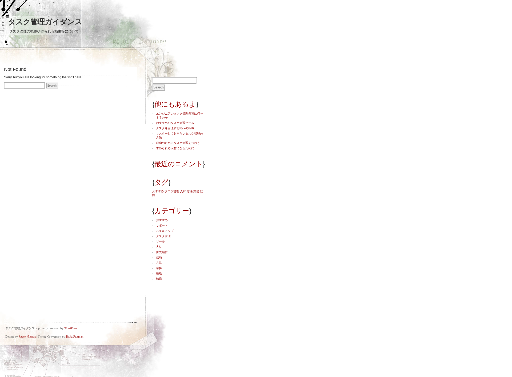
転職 (159, 278)
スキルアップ (165, 230)
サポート (162, 225)
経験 (159, 273)
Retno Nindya (27, 336)
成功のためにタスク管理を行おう (178, 142)
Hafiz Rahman (74, 336)
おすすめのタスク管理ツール (175, 122)
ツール (160, 241)
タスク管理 (172, 191)
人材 (183, 191)
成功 (159, 257)
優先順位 (162, 252)
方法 (190, 191)
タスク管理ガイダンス (45, 22)
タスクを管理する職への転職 (175, 128)
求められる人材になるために (175, 148)
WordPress (70, 328)
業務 (196, 191)
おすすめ (158, 191)
